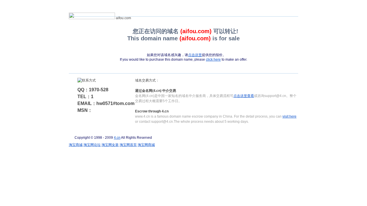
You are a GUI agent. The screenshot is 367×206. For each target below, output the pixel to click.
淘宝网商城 (146, 145)
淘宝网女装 (110, 145)
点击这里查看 (243, 96)
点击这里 (195, 55)
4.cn (117, 138)
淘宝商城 (76, 145)
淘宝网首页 (128, 145)
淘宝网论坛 (92, 145)
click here (213, 60)
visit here (289, 116)
